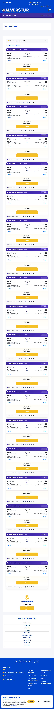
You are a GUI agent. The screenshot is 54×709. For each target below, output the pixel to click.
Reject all (39, 701)
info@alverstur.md (36, 2)
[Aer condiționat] (21, 74)
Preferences (47, 701)
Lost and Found (32, 675)
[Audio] (29, 74)
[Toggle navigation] (50, 10)
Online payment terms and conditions (33, 679)
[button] (27, 41)
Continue (27, 69)
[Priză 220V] (25, 74)
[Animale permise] (34, 74)
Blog (29, 688)
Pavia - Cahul (27, 642)
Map (10, 60)
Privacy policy (14, 705)
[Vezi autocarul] (27, 56)
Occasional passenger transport (46, 682)
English (44, 6)
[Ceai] (23, 74)
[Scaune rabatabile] (32, 74)
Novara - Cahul (27, 640)
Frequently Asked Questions (32, 684)
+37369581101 (35, 4)
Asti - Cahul (27, 632)
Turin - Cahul (27, 630)
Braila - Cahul (27, 625)
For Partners (44, 675)
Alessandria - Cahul (27, 635)
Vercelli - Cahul (27, 637)
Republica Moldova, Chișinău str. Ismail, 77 (14, 672)
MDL (49, 6)
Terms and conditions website (46, 671)
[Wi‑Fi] (19, 74)
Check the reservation (31, 671)
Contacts (43, 678)
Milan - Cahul (27, 645)
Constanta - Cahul (27, 623)
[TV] (27, 74)
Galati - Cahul (27, 627)
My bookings (7, 2)
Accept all (31, 701)
